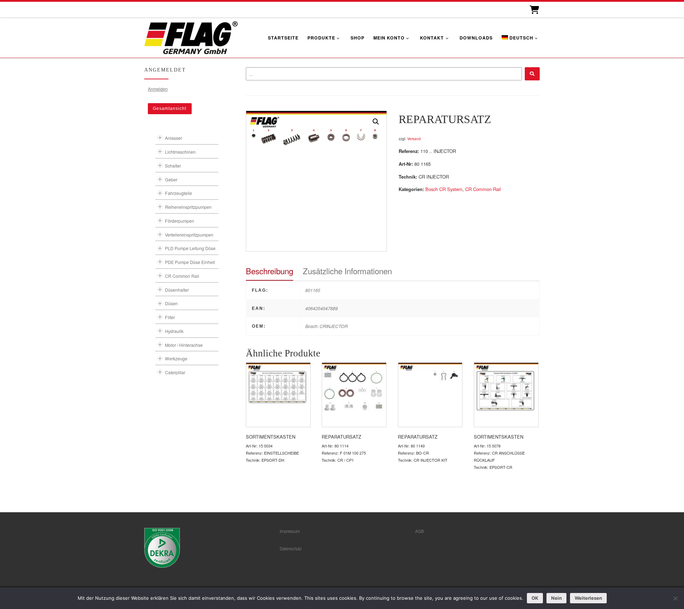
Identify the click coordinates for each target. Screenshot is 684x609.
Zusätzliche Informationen (347, 270)
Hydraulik (174, 331)
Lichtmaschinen (180, 152)
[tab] (269, 271)
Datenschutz (291, 548)
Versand (414, 138)
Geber (171, 179)
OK (535, 598)
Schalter (173, 166)
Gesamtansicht (169, 108)
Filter (170, 317)
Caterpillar (175, 372)
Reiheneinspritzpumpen (188, 207)
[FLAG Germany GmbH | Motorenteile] (191, 37)
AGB (419, 531)
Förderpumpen (179, 221)
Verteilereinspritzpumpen (189, 235)
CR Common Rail (483, 189)
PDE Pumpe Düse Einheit (190, 262)
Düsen (171, 303)
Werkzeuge (176, 358)
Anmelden (158, 89)
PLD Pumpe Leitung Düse (190, 248)
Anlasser (173, 138)
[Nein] (675, 598)
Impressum (290, 531)
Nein (556, 598)
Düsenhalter (177, 290)
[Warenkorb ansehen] (534, 10)
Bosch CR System (443, 189)
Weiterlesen (588, 598)
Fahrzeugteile (178, 193)
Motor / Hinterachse (184, 345)
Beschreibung (269, 270)
